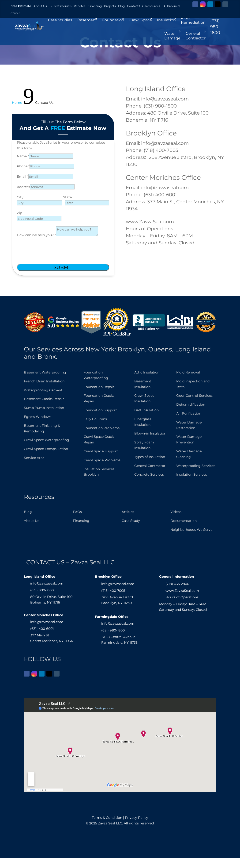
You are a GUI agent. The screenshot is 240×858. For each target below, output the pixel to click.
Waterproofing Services (195, 466)
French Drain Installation (44, 381)
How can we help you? (36, 235)
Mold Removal (188, 372)
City (20, 197)
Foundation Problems (102, 428)
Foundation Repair (99, 387)
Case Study (131, 521)
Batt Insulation (146, 410)
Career (15, 13)
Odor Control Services (194, 395)
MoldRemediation (193, 20)
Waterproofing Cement (43, 390)
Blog (121, 6)
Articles (128, 512)
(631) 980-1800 (215, 26)
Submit (63, 267)
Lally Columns (95, 419)
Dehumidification (190, 404)
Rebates (79, 6)
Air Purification (188, 413)
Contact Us (135, 6)
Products (173, 6)
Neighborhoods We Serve (191, 529)
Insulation (166, 20)
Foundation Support (100, 410)
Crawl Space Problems (102, 460)
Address (23, 187)
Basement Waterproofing (45, 372)
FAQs (77, 512)
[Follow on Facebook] (195, 4)
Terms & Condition (107, 818)
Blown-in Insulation (150, 433)
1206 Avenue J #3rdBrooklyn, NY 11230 (117, 600)
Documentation (183, 521)
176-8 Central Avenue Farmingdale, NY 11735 (119, 640)
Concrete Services (149, 474)
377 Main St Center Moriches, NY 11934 (51, 638)
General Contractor (149, 466)
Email (22, 176)
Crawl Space (140, 20)
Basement (87, 20)
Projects (110, 6)
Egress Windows (37, 417)
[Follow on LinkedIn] (210, 4)
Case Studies (60, 20)
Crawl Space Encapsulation (46, 449)
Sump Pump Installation (44, 408)
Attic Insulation (146, 372)
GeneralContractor (196, 35)
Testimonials (62, 6)
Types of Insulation (149, 457)
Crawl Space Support (101, 451)
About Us (40, 6)
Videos (175, 512)
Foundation (113, 20)
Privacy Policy (136, 818)
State (67, 197)
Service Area (34, 458)
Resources (152, 6)
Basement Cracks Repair (44, 399)
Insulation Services (191, 474)
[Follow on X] (218, 4)
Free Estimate (21, 6)
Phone (23, 166)
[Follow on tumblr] (225, 4)
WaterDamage (172, 35)
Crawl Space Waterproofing (46, 440)
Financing (95, 6)
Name (23, 156)
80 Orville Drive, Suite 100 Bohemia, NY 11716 (51, 599)
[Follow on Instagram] (203, 4)
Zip (19, 213)
